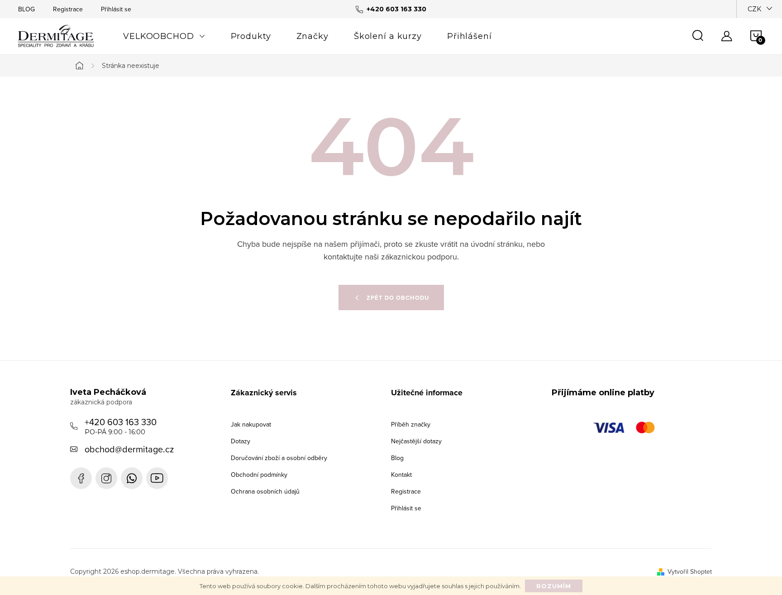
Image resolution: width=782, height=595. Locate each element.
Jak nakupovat (251, 424)
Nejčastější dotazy (416, 441)
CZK (754, 9)
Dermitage (81, 478)
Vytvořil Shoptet (690, 571)
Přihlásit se (116, 9)
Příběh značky (410, 424)
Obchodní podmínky (259, 474)
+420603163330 (132, 478)
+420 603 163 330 (121, 425)
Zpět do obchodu (398, 297)
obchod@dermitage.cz (129, 449)
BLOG (26, 9)
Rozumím (553, 586)
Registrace (68, 9)
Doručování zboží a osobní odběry (279, 458)
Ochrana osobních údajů (265, 491)
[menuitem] (164, 36)
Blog (397, 458)
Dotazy (240, 441)
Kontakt (401, 474)
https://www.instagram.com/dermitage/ (106, 478)
